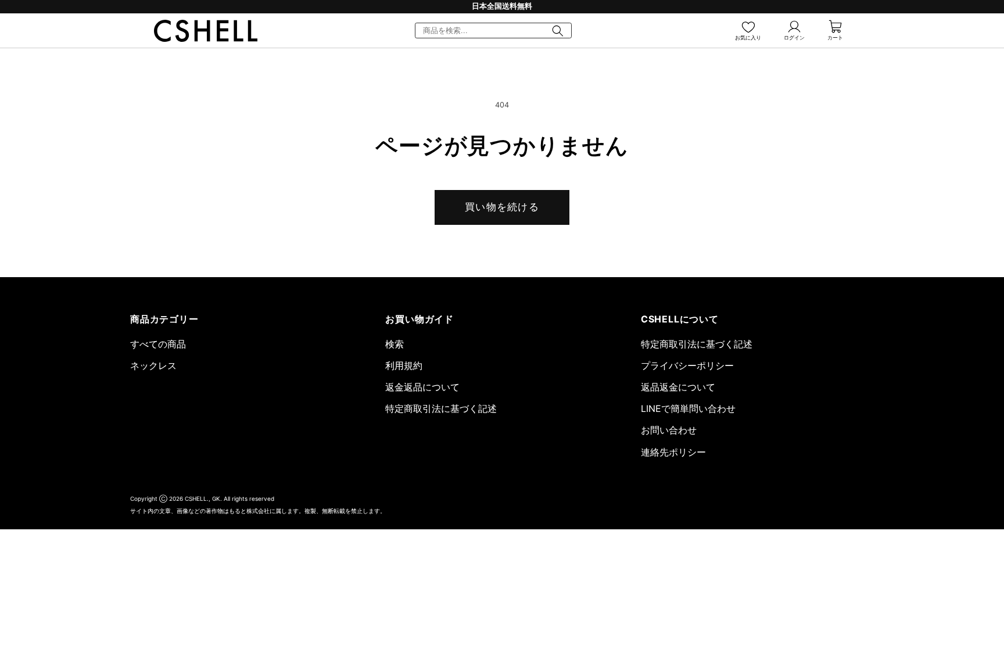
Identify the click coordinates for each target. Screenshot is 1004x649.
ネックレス (153, 365)
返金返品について (422, 387)
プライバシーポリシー (687, 365)
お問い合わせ (669, 430)
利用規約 (403, 365)
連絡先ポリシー (673, 452)
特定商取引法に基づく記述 (441, 408)
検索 (394, 344)
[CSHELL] (205, 31)
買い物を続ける (502, 207)
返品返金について (678, 387)
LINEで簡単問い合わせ (688, 408)
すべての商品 (158, 344)
